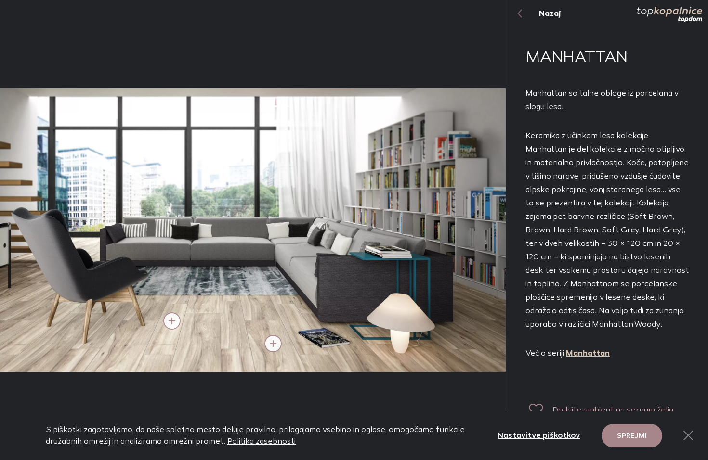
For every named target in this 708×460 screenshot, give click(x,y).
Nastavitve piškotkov (539, 435)
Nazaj (550, 13)
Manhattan (588, 353)
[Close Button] (688, 435)
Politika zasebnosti (261, 441)
